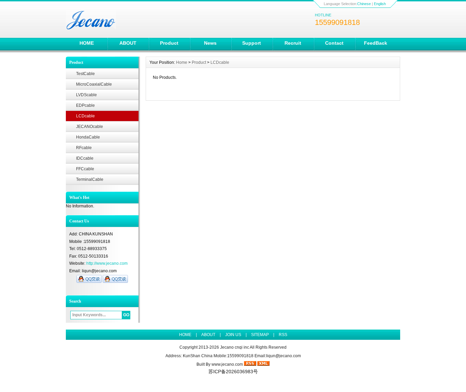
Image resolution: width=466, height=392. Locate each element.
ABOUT (127, 43)
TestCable (85, 73)
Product (169, 43)
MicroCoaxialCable (94, 84)
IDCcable (84, 158)
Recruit (293, 43)
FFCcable (85, 168)
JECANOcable (89, 126)
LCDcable (85, 116)
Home (181, 62)
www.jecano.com (227, 364)
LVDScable (86, 94)
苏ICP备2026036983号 (233, 371)
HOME (86, 43)
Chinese (364, 4)
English (380, 4)
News (210, 43)
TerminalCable (89, 179)
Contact (334, 43)
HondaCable (88, 137)
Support (251, 43)
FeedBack (375, 43)
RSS (283, 334)
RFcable (84, 147)
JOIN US (233, 334)
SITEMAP (260, 334)
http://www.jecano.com (107, 263)
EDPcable (85, 105)
